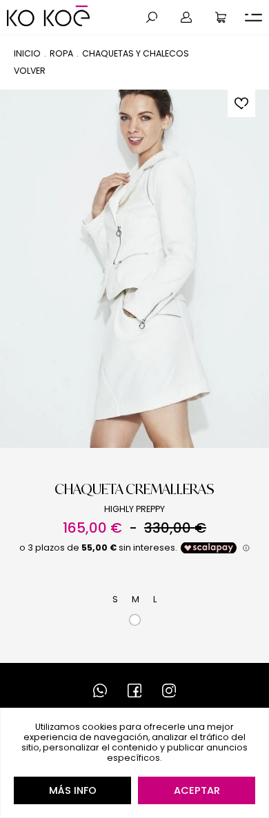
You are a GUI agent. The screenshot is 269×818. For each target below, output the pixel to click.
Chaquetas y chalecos (135, 53)
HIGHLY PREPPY (134, 509)
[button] (151, 17)
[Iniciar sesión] (186, 17)
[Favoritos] (241, 103)
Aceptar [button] (197, 790)
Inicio (27, 53)
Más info (73, 790)
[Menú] (253, 17)
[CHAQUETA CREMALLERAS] (134, 269)
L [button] (155, 599)
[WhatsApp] (100, 690)
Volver (30, 70)
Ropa (61, 53)
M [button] (135, 599)
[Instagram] (169, 690)
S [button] (115, 599)
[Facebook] (134, 690)
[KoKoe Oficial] (48, 16)
